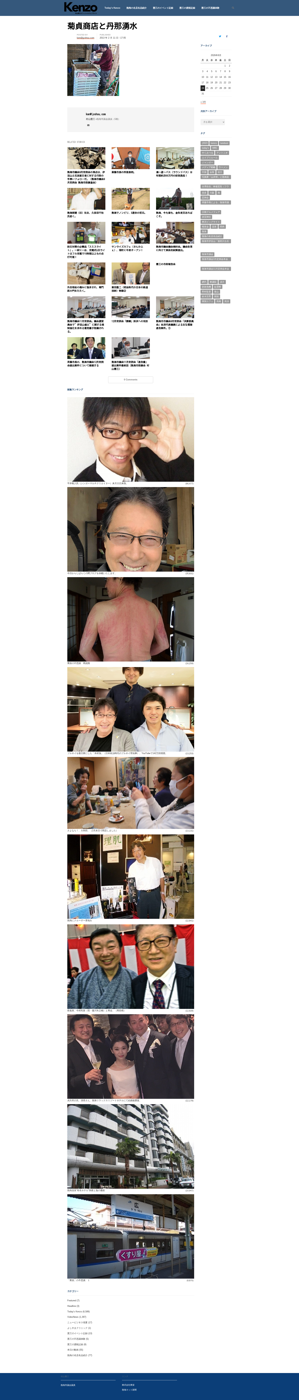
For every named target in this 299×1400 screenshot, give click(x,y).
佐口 (220, 172)
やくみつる (207, 152)
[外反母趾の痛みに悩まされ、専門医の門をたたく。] (86, 264)
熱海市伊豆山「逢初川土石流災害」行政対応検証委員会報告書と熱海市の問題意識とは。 (215, 241)
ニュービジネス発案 (77, 1322)
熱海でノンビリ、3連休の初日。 (129, 213)
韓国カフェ (207, 301)
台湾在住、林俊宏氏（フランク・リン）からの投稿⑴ (215, 187)
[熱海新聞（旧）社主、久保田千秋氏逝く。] (86, 190)
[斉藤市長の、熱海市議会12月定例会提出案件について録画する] (86, 339)
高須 (226, 301)
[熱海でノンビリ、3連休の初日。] (131, 190)
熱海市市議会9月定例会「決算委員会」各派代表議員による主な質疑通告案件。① (175, 324)
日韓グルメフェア (211, 212)
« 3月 (203, 102)
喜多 (204, 192)
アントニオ (222, 152)
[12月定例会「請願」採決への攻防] (131, 298)
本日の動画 (73, 1349)
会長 (212, 172)
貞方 (222, 282)
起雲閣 (217, 286)
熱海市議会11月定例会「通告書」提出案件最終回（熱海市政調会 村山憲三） (130, 365)
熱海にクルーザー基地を (79, 920)
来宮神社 (206, 217)
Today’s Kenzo (112, 8)
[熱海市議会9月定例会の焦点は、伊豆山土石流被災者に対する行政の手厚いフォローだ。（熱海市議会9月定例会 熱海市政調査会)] (86, 149)
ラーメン (223, 167)
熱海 (204, 231)
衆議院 (213, 282)
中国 (204, 172)
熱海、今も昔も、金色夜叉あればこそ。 (174, 215)
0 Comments (130, 379)
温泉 (214, 226)
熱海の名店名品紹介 (136, 8)
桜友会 (205, 226)
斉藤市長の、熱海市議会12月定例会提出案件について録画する (85, 364)
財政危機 (206, 286)
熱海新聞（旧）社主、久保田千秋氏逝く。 (85, 215)
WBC (215, 148)
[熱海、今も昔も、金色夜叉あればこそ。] (175, 190)
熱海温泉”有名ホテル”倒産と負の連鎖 (86, 1190)
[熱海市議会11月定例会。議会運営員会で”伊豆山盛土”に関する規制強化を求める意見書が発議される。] (86, 298)
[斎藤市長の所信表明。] (131, 149)
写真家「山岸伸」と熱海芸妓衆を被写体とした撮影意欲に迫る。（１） (215, 177)
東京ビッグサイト (211, 221)
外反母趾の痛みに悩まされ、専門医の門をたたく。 (85, 289)
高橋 (218, 301)
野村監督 (206, 291)
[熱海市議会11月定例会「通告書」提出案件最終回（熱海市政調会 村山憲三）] (131, 339)
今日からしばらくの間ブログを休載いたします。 (92, 573)
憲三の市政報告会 (165, 264)
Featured (71, 1300)
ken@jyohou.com (96, 114)
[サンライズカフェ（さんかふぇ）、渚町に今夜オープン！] (131, 224)
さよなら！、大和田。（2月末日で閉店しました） (92, 830)
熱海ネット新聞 (129, 1390)
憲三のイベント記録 (163, 8)
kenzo (214, 143)
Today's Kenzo (74, 1311)
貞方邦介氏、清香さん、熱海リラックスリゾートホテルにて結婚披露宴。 (104, 1100)
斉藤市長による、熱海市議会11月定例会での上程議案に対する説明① (215, 203)
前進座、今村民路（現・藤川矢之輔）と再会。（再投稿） (96, 1010)
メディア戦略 (208, 167)
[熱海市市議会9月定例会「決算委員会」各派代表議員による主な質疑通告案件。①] (175, 298)
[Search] (232, 8)
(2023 (204, 143)
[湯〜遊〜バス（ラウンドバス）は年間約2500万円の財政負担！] (175, 149)
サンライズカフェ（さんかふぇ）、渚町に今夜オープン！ (127, 248)
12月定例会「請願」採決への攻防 (130, 321)
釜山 (216, 291)
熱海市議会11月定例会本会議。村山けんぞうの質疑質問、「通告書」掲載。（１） (215, 269)
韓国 (216, 296)
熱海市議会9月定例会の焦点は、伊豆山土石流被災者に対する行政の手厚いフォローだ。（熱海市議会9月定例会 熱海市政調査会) (86, 177)
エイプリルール (210, 157)
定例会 (205, 197)
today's (205, 148)
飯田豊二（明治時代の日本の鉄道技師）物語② (130, 289)
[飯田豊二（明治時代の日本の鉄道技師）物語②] (131, 264)
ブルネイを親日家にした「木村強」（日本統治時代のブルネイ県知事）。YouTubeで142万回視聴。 (117, 753)
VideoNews (73, 1317)
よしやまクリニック (77, 1328)
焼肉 (222, 226)
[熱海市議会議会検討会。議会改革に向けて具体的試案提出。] (175, 224)
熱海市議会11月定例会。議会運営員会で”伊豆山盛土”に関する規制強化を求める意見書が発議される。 (85, 326)
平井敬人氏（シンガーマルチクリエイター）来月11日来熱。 (97, 483)
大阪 (212, 192)
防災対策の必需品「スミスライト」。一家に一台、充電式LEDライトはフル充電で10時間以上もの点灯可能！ (86, 252)
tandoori (224, 143)
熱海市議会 (207, 254)
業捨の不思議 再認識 (78, 663)
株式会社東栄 (128, 1385)
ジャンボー (207, 162)
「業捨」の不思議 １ (78, 1280)
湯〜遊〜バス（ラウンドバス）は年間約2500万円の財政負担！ (174, 174)
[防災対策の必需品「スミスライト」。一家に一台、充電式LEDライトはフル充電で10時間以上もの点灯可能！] (86, 224)
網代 (204, 282)
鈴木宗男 (206, 296)
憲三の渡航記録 (187, 8)
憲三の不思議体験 (210, 8)
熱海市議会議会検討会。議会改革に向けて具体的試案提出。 (174, 248)
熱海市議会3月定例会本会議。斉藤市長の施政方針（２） (215, 259)
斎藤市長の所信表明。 (124, 172)
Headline (71, 1306)
